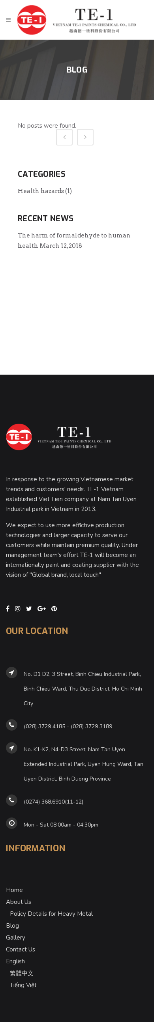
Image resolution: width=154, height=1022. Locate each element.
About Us (18, 902)
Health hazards (41, 191)
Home (14, 890)
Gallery (15, 938)
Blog (12, 926)
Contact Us (20, 949)
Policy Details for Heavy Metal (51, 914)
